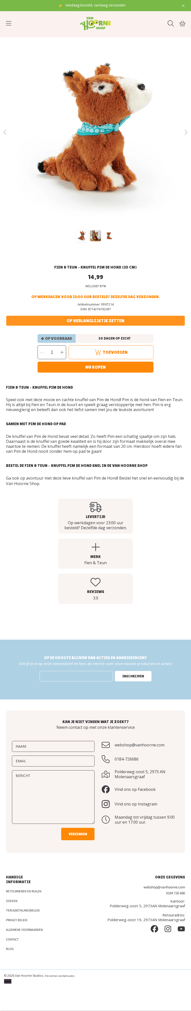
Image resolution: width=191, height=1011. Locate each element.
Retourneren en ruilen (23, 891)
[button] (8, 23)
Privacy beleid (16, 920)
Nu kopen (95, 367)
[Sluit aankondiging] (183, 6)
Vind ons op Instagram (136, 804)
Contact (12, 939)
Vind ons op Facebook (135, 789)
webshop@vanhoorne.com (139, 744)
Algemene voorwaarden (24, 930)
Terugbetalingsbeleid (23, 910)
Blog (10, 949)
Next (186, 132)
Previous (5, 132)
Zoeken (11, 901)
